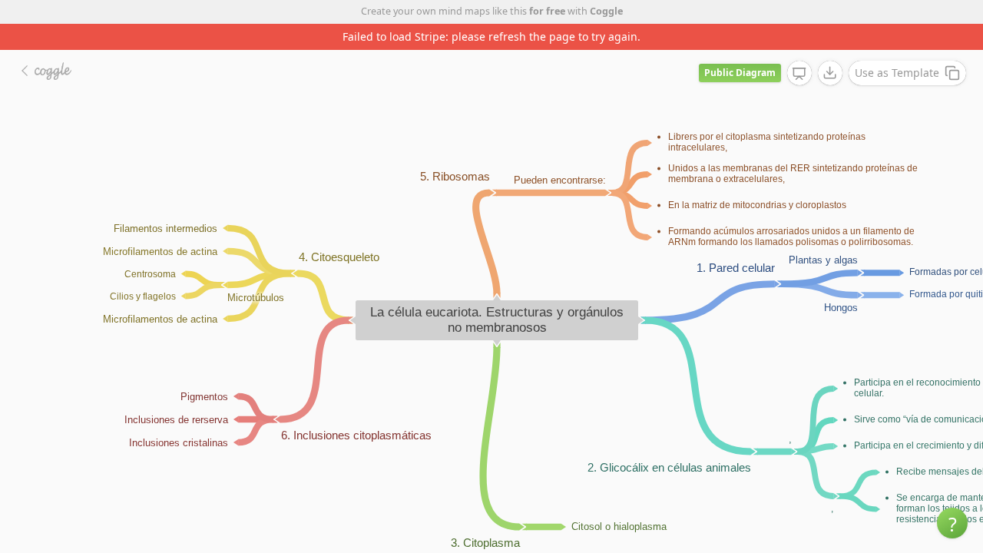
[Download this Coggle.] (830, 73)
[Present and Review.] (799, 73)
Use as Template (897, 72)
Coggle (606, 11)
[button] (952, 523)
